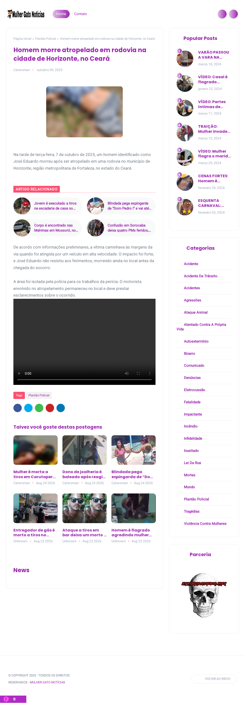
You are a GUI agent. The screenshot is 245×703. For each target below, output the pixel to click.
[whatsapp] (39, 408)
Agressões (192, 300)
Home (61, 14)
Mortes (189, 475)
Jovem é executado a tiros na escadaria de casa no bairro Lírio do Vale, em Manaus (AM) (55, 206)
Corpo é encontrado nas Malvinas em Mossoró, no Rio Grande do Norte (55, 228)
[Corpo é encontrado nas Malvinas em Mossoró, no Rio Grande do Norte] (22, 228)
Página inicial (22, 38)
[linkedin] (60, 408)
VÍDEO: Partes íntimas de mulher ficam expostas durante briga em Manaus (212, 105)
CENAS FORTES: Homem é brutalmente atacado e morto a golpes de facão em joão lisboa (213, 179)
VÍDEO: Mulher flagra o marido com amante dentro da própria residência (214, 154)
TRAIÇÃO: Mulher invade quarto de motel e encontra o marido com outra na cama (215, 129)
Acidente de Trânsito (200, 276)
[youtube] (126, 678)
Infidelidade (192, 438)
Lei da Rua (192, 463)
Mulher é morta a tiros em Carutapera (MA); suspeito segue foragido (34, 475)
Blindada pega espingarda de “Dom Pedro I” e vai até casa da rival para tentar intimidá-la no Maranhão (128, 206)
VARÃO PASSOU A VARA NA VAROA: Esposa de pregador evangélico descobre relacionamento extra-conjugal (215, 55)
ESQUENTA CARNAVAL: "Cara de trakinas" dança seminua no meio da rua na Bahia (214, 203)
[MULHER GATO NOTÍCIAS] (26, 13)
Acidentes (191, 288)
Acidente (190, 264)
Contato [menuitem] (80, 14)
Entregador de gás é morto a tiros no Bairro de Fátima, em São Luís (34, 533)
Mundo (189, 487)
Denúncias (192, 378)
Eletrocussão (194, 390)
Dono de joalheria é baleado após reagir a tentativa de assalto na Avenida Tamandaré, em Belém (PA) (83, 475)
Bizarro (189, 353)
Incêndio (190, 426)
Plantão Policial (45, 38)
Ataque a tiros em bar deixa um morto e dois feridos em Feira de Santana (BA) (84, 533)
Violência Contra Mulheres (205, 523)
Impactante (192, 414)
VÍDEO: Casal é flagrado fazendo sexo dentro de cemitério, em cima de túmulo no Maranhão (214, 80)
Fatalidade (191, 402)
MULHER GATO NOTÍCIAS (47, 682)
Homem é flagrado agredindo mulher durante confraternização (130, 533)
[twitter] (28, 408)
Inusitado (191, 450)
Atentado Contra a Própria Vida (201, 327)
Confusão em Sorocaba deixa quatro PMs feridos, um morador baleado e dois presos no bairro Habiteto (130, 228)
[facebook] (17, 408)
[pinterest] (50, 408)
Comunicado (193, 365)
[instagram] (117, 678)
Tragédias (191, 511)
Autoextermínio (196, 341)
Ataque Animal (195, 312)
